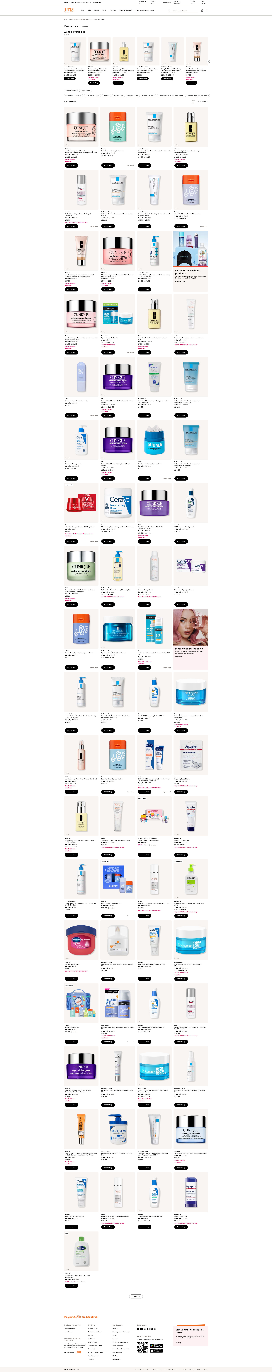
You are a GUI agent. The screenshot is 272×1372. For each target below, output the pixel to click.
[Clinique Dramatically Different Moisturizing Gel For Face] (154, 321)
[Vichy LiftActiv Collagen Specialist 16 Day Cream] (81, 510)
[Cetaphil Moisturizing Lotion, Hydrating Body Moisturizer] (81, 1257)
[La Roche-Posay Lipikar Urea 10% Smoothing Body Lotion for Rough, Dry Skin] (81, 885)
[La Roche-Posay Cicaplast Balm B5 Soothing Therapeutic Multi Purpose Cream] (172, 56)
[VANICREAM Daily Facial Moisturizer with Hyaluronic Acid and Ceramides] (154, 382)
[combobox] (203, 102)
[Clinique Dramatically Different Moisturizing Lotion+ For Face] (124, 58)
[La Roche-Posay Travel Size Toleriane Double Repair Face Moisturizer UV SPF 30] (117, 697)
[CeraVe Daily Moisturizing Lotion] (81, 444)
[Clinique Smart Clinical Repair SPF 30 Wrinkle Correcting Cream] (154, 510)
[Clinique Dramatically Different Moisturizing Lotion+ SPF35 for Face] (81, 824)
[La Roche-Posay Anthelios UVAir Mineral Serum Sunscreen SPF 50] (117, 946)
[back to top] (265, 1365)
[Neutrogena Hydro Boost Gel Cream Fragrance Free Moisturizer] (191, 948)
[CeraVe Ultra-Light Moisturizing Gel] (81, 1197)
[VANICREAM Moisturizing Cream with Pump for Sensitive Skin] (117, 1135)
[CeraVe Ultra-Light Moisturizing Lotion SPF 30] (154, 945)
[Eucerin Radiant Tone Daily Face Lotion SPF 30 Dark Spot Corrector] (191, 1010)
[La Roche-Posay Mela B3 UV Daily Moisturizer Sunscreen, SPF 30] (117, 1072)
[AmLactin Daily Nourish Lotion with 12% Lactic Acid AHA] (191, 886)
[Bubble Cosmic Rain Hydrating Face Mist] (81, 381)
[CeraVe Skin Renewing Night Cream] (191, 571)
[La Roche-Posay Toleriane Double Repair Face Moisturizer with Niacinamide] (75, 56)
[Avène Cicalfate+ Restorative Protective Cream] (191, 320)
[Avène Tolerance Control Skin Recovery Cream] (117, 822)
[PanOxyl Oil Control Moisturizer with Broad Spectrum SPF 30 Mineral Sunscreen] (154, 761)
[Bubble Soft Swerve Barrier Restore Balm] (154, 444)
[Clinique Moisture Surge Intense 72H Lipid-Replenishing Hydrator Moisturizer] (81, 321)
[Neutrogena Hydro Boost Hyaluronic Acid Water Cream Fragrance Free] (154, 1074)
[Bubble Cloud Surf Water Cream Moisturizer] (191, 195)
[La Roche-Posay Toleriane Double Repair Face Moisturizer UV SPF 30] (148, 56)
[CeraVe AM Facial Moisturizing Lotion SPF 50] (154, 697)
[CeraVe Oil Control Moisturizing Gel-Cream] (154, 1197)
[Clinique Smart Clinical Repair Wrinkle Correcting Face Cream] (117, 384)
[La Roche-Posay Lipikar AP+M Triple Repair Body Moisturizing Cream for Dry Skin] (154, 256)
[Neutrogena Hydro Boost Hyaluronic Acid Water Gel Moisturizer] (191, 700)
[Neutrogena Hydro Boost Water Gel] (117, 321)
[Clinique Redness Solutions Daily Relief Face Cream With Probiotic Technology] (81, 573)
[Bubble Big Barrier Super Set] (81, 1008)
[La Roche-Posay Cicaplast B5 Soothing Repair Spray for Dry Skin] (191, 1072)
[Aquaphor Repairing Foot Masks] (191, 761)
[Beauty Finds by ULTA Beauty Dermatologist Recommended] (154, 821)
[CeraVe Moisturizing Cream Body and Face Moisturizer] (117, 507)
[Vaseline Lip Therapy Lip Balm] (81, 946)
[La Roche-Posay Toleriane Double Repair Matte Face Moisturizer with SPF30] (191, 445)
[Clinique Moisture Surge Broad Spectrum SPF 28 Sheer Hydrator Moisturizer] (117, 258)
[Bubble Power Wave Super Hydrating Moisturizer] (81, 634)
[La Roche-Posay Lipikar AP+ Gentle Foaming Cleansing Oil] (117, 572)
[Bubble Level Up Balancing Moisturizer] (117, 760)
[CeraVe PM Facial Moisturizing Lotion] (191, 507)
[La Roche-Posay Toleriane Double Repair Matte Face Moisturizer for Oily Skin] (191, 382)
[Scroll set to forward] (208, 95)
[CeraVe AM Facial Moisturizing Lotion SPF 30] (154, 1008)
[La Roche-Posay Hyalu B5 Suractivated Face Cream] (117, 634)
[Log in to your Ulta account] (202, 10)
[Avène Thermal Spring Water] (154, 572)
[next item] (208, 61)
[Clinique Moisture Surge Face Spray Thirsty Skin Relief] (81, 762)
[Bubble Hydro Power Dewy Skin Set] (117, 884)
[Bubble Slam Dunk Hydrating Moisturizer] (117, 131)
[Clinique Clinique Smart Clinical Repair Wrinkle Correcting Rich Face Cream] (81, 1074)
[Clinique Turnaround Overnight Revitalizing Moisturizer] (191, 1136)
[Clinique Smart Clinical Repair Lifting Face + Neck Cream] (117, 447)
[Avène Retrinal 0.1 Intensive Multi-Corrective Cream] (154, 885)
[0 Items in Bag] (207, 10)
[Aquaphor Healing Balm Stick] (191, 1198)
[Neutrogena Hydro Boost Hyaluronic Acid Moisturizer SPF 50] (154, 636)
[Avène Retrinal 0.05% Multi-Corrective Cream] (117, 1198)
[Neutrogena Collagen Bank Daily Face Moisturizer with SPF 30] (117, 1011)
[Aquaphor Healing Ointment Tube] (191, 822)
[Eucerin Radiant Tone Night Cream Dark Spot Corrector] (81, 196)
